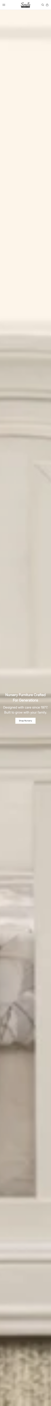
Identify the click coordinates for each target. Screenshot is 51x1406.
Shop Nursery (25, 720)
